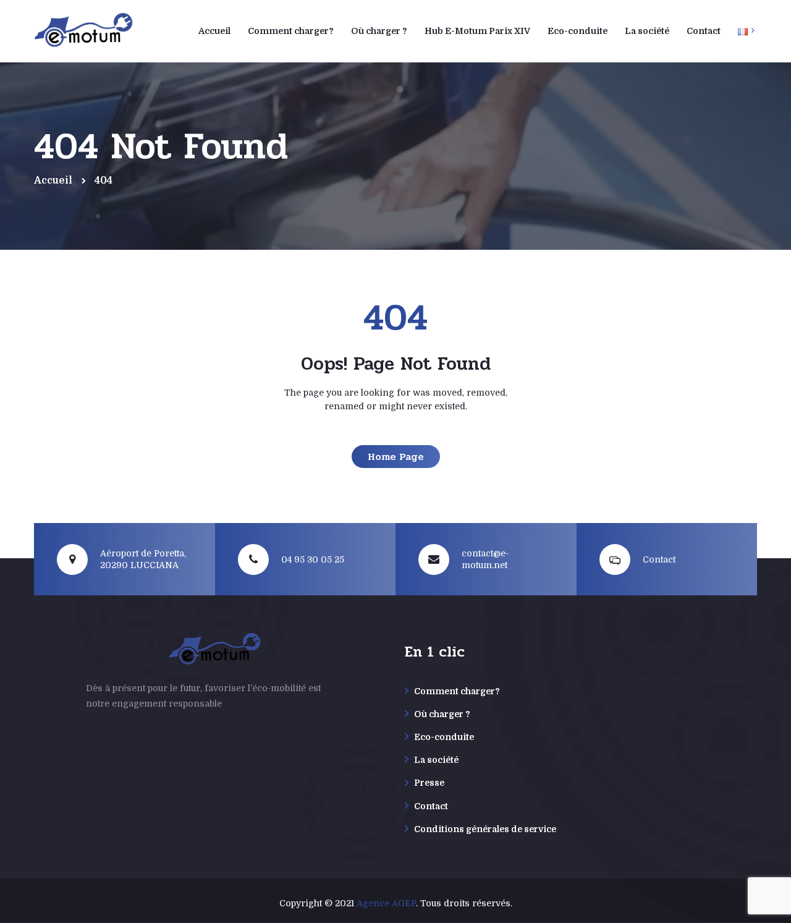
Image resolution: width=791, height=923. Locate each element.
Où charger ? (442, 714)
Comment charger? (457, 691)
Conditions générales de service (485, 829)
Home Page (396, 456)
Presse (429, 783)
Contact (431, 806)
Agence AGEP (386, 903)
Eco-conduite (444, 737)
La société (436, 760)
